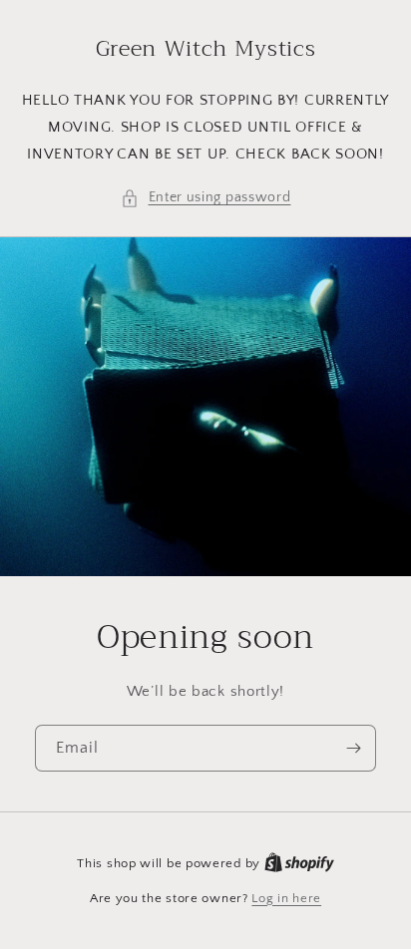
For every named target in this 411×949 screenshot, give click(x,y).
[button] (206, 197)
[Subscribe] (353, 748)
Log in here (286, 898)
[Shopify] (299, 863)
